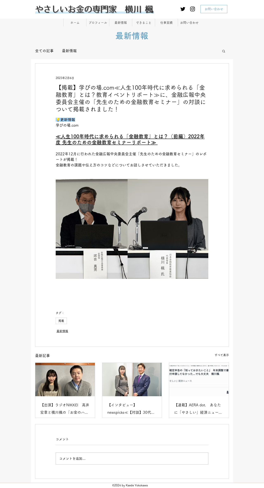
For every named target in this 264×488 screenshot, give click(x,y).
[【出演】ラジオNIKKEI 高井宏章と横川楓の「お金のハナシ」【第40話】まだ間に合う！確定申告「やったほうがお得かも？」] (65, 379)
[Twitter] (183, 9)
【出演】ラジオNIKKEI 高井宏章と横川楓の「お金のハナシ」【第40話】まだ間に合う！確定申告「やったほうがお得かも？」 (64, 409)
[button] (224, 51)
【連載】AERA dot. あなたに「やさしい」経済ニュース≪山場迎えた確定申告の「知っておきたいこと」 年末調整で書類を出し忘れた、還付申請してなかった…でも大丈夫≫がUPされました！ (198, 409)
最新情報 (69, 51)
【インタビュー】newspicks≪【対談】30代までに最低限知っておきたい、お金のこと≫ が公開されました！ (132, 409)
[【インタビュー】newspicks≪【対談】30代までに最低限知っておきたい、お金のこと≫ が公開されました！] (132, 379)
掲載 (61, 320)
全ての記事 (44, 51)
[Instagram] (192, 9)
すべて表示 (221, 355)
